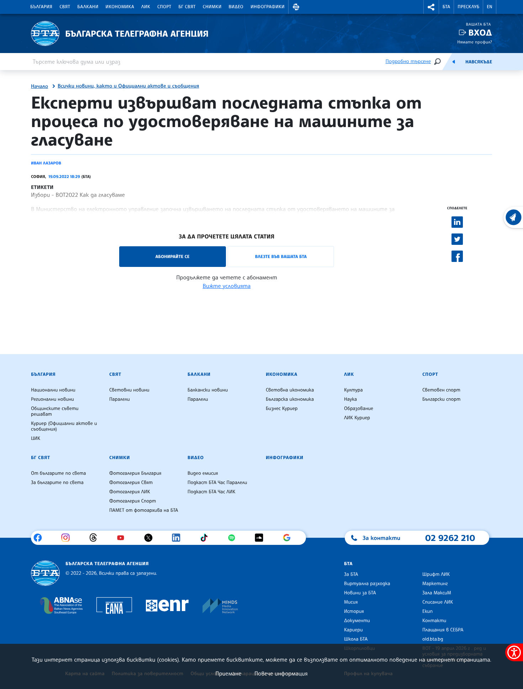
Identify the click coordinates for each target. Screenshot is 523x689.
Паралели (119, 399)
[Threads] (95, 537)
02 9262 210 (450, 537)
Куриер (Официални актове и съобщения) (64, 426)
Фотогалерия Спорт (132, 501)
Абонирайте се (172, 256)
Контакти (434, 621)
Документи (357, 621)
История (354, 611)
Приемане (228, 673)
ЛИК (145, 7)
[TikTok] (206, 537)
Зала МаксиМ (436, 593)
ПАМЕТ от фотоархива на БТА (143, 510)
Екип (427, 611)
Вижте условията (227, 285)
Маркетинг (435, 584)
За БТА (351, 574)
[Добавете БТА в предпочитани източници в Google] (289, 537)
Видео (236, 7)
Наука (350, 399)
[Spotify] (234, 537)
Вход (480, 32)
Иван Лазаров (46, 163)
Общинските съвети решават (55, 411)
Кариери (353, 630)
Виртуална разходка (367, 584)
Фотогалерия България (135, 473)
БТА (446, 7)
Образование (358, 408)
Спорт (164, 7)
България (41, 7)
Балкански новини (207, 390)
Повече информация (281, 673)
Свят (64, 7)
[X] (151, 537)
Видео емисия (202, 473)
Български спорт (441, 399)
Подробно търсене (408, 61)
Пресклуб (468, 7)
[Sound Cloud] (261, 537)
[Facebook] (40, 537)
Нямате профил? (474, 41)
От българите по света (58, 473)
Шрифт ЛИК (436, 574)
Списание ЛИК (437, 602)
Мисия (351, 602)
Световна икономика (290, 390)
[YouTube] (123, 537)
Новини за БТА (360, 593)
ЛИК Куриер (357, 418)
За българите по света (57, 482)
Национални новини (53, 390)
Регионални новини (52, 399)
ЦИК (35, 438)
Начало (39, 86)
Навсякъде (478, 62)
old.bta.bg (432, 639)
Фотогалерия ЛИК (129, 492)
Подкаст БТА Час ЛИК (211, 492)
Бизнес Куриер (282, 408)
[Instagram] (68, 537)
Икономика (120, 7)
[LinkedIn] (178, 537)
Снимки (212, 7)
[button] (296, 7)
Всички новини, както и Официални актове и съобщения (128, 86)
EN (489, 7)
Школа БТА (356, 639)
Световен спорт (441, 390)
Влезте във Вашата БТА (281, 256)
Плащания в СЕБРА (442, 630)
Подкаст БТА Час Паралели (217, 482)
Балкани (87, 7)
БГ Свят (187, 7)
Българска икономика (290, 399)
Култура (353, 390)
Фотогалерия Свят (131, 482)
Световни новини (129, 390)
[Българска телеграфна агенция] (45, 573)
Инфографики (267, 7)
